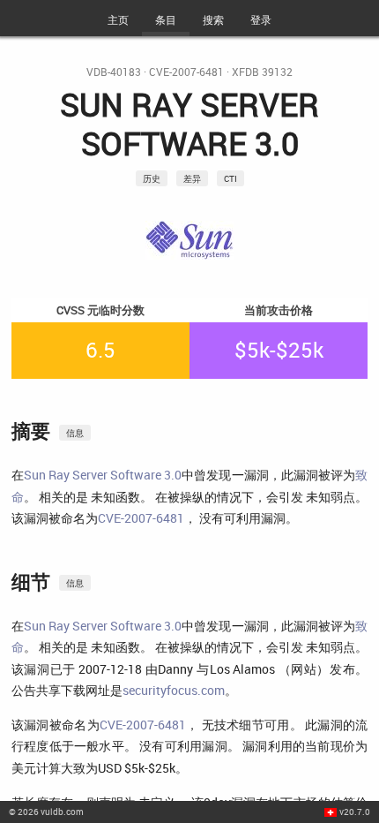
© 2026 (46, 811)
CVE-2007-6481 (186, 71)
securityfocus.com (174, 690)
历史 (151, 178)
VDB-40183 (113, 71)
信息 (75, 433)
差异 (192, 178)
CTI (230, 178)
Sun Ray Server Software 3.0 (103, 474)
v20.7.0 (354, 811)
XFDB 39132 (262, 71)
